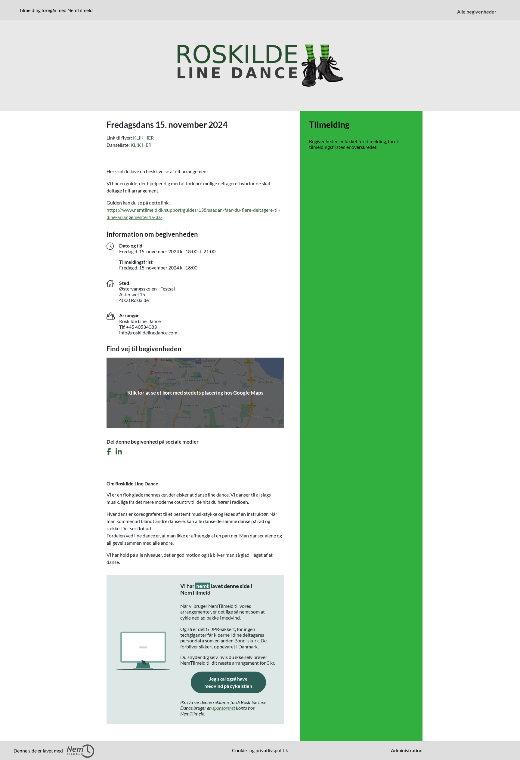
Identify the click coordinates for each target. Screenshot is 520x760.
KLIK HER (143, 137)
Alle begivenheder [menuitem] (477, 11)
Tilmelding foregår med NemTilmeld (57, 10)
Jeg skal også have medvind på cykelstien (235, 682)
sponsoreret (223, 708)
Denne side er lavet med (39, 750)
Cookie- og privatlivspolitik (260, 750)
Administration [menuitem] (406, 750)
